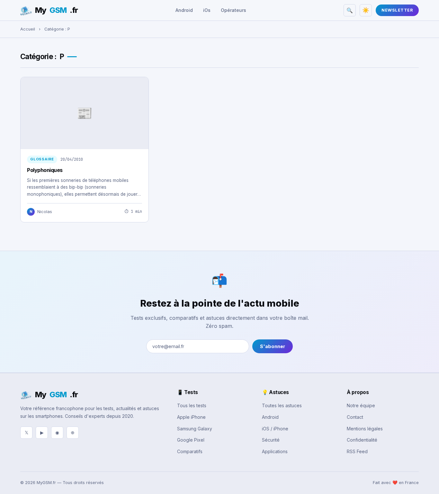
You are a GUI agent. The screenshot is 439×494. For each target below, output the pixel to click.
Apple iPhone (191, 417)
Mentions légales (365, 428)
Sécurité (271, 440)
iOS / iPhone (275, 428)
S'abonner (272, 346)
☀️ (365, 10)
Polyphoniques (45, 170)
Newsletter (397, 10)
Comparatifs (189, 451)
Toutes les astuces (282, 405)
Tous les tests (191, 405)
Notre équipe (361, 405)
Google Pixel (190, 440)
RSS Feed (357, 451)
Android (184, 10)
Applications (275, 451)
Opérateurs (233, 10)
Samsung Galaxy (194, 428)
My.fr (56, 10)
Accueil (27, 29)
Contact (355, 417)
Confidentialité (362, 440)
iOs (207, 10)
